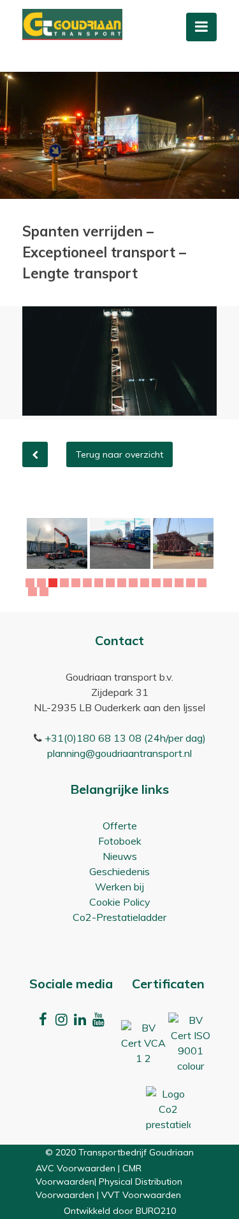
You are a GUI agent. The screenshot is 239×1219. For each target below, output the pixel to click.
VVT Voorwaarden (141, 1195)
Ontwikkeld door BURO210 (120, 1210)
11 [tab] (146, 582)
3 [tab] (54, 582)
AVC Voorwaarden (75, 1168)
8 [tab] (112, 582)
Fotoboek (119, 840)
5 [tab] (77, 582)
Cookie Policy (119, 902)
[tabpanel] (57, 543)
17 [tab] (34, 591)
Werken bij (119, 886)
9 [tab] (123, 582)
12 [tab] (158, 582)
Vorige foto (35, 454)
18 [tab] (45, 591)
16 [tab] (203, 582)
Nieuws (120, 856)
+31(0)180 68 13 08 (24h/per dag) (125, 738)
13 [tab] (169, 582)
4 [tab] (66, 582)
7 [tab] (100, 582)
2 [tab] (43, 582)
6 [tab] (89, 582)
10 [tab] (135, 582)
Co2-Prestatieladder (119, 917)
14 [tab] (181, 582)
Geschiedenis (119, 871)
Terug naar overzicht (119, 454)
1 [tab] (31, 582)
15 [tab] (192, 582)
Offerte (120, 825)
